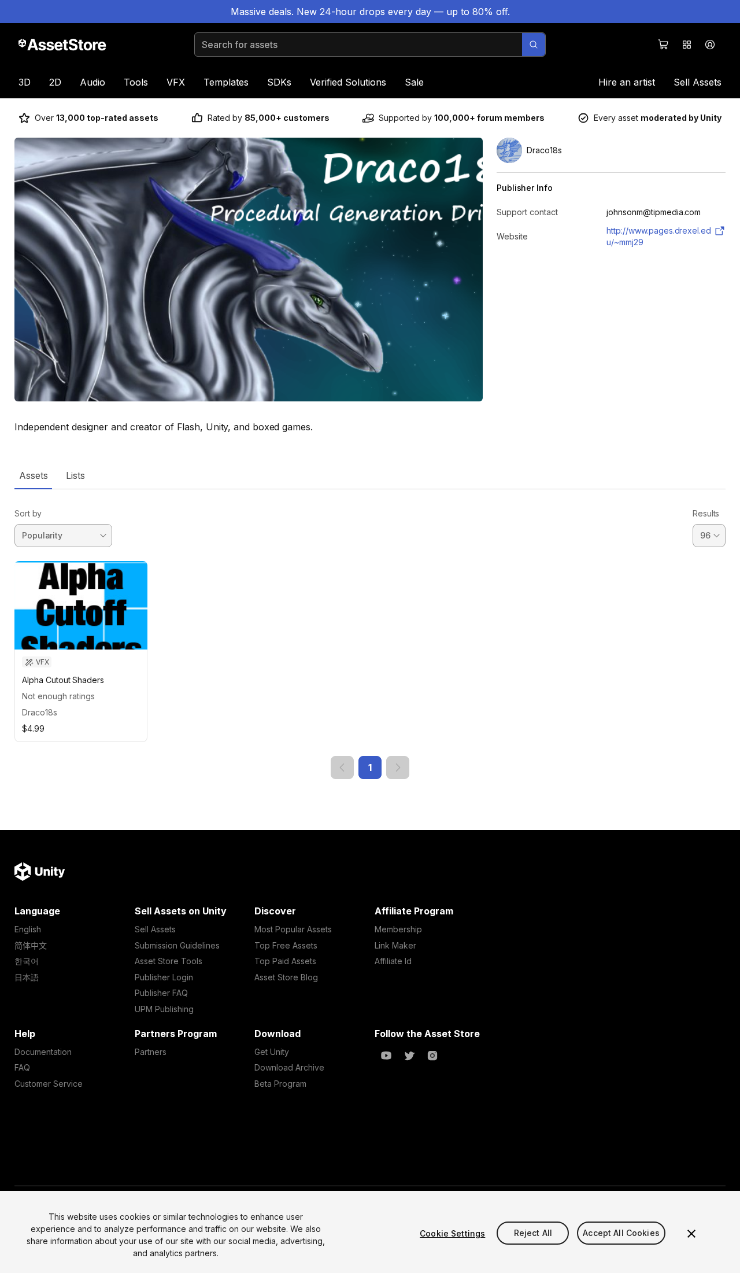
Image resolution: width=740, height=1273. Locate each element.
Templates (226, 82)
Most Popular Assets (293, 929)
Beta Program (280, 1083)
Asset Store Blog (286, 977)
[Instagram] (432, 1055)
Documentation (43, 1052)
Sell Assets (698, 82)
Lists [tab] (75, 475)
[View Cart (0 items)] (663, 44)
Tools (136, 82)
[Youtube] (386, 1055)
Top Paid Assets (285, 961)
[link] (342, 767)
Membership (398, 929)
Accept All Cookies (621, 1233)
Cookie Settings (452, 1233)
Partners (150, 1052)
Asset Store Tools (168, 961)
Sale (414, 82)
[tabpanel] (370, 634)
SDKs (279, 82)
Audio (92, 82)
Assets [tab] (33, 475)
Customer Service (48, 1083)
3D (24, 82)
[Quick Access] (686, 44)
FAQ (22, 1067)
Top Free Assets (285, 945)
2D (55, 82)
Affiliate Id (393, 961)
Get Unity (271, 1052)
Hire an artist (626, 82)
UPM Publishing (164, 1009)
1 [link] (370, 767)
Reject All (533, 1233)
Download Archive (289, 1067)
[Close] (691, 1233)
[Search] (533, 44)
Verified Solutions (348, 82)
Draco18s (39, 712)
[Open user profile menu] (710, 44)
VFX (175, 82)
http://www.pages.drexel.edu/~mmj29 (658, 236)
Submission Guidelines (177, 945)
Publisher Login (164, 977)
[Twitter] (409, 1055)
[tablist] (370, 475)
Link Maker (395, 945)
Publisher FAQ (161, 993)
